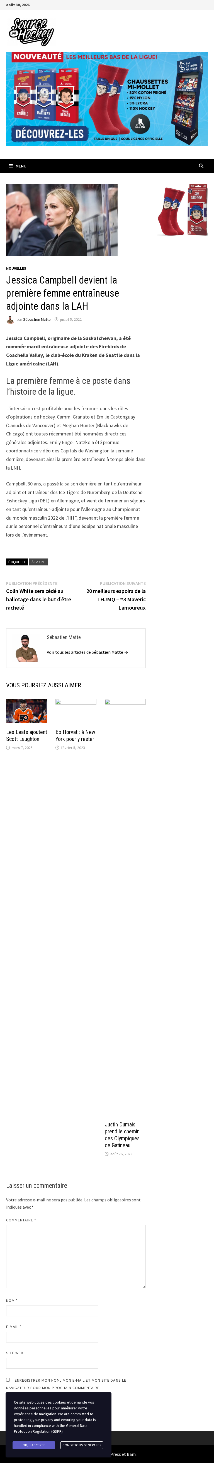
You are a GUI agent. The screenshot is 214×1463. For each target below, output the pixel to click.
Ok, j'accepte (34, 1445)
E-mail (14, 1326)
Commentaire (21, 1220)
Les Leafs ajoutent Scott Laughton (26, 735)
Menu (21, 166)
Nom (12, 1300)
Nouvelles (16, 268)
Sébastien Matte (37, 319)
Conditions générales (81, 1445)
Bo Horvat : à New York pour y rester (75, 735)
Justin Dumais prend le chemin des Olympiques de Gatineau (122, 1135)
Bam (131, 1454)
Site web (15, 1352)
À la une (38, 561)
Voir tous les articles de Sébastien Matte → (87, 652)
